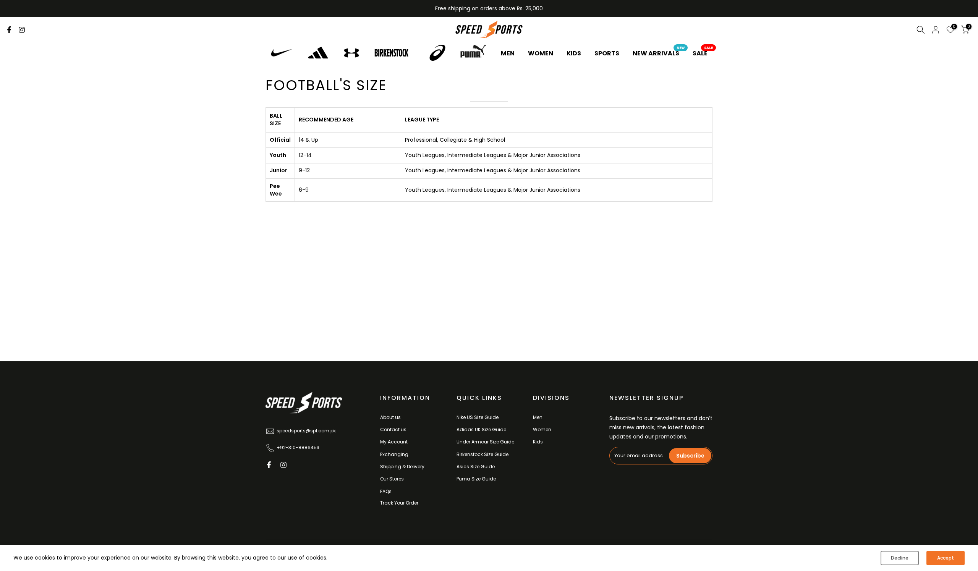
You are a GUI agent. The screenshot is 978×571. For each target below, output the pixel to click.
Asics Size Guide (476, 466)
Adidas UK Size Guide (481, 429)
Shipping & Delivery (402, 466)
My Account (394, 441)
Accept (945, 558)
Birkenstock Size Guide (482, 454)
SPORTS (606, 53)
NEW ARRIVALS (659, 53)
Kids (538, 441)
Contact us (393, 429)
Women (542, 429)
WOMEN (540, 53)
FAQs (386, 491)
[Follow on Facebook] (9, 29)
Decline (899, 558)
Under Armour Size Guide (485, 441)
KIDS (574, 53)
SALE (703, 53)
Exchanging (394, 454)
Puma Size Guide (476, 479)
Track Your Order (399, 503)
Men (537, 417)
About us (390, 417)
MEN (508, 53)
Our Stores (392, 479)
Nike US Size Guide (478, 417)
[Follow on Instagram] (21, 29)
